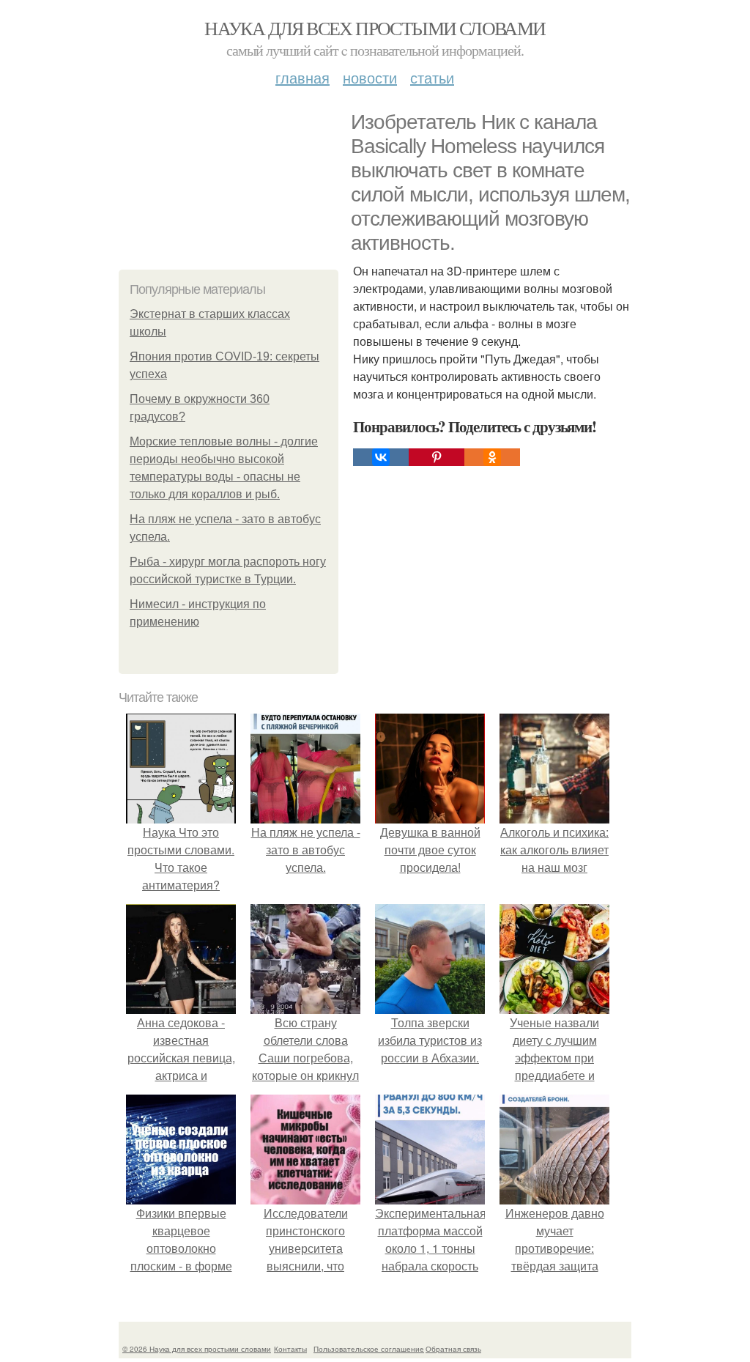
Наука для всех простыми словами (374, 27)
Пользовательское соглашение (368, 1349)
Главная (302, 77)
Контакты (290, 1349)
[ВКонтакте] (381, 457)
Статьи (432, 77)
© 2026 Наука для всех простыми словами (196, 1349)
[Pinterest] (436, 457)
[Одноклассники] (492, 457)
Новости (370, 77)
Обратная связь (453, 1349)
